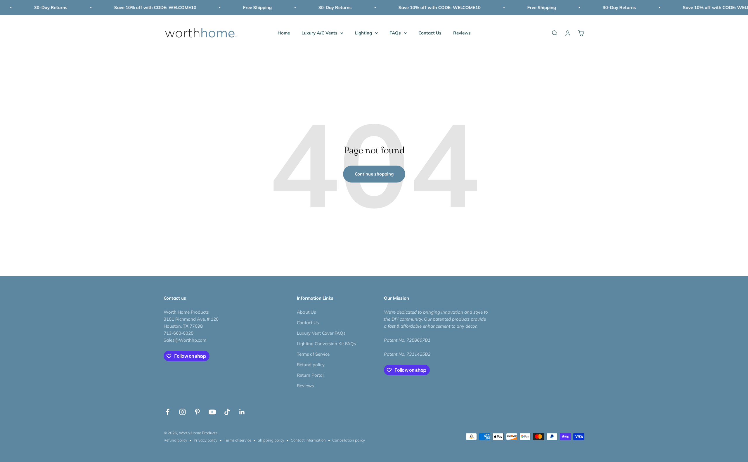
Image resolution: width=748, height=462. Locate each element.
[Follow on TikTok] (227, 412)
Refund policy (311, 364)
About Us (306, 312)
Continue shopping (374, 174)
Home (284, 33)
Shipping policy (271, 440)
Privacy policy (205, 440)
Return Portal (310, 375)
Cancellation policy (348, 440)
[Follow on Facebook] (168, 412)
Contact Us (429, 33)
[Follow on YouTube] (212, 412)
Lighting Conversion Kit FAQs (326, 343)
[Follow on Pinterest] (197, 412)
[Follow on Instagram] (182, 412)
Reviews (462, 33)
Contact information (308, 440)
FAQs (395, 33)
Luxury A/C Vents (319, 33)
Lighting (363, 33)
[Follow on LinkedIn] (242, 412)
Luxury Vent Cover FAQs (321, 333)
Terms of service (237, 440)
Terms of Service (313, 354)
